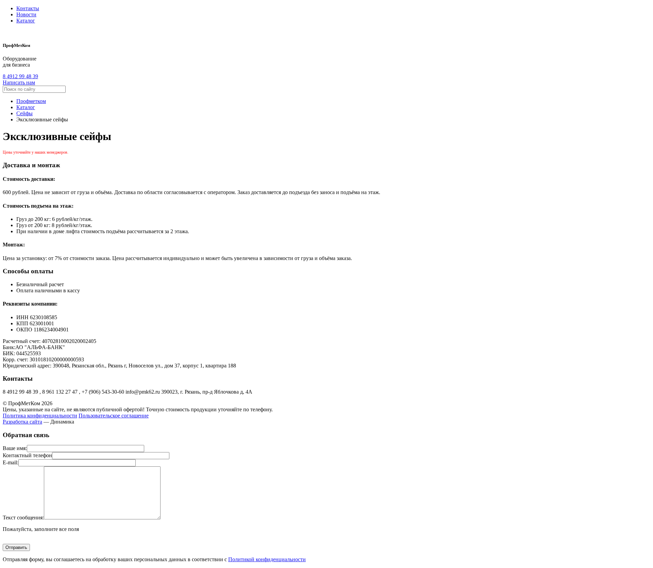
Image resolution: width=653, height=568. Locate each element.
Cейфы (24, 113)
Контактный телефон (27, 455)
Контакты (27, 8)
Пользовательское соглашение (114, 415)
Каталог (25, 20)
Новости (26, 14)
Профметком (31, 101)
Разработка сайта (22, 422)
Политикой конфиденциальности (267, 559)
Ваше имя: (15, 448)
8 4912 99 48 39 (20, 76)
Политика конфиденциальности (40, 415)
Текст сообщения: (23, 517)
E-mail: (10, 462)
